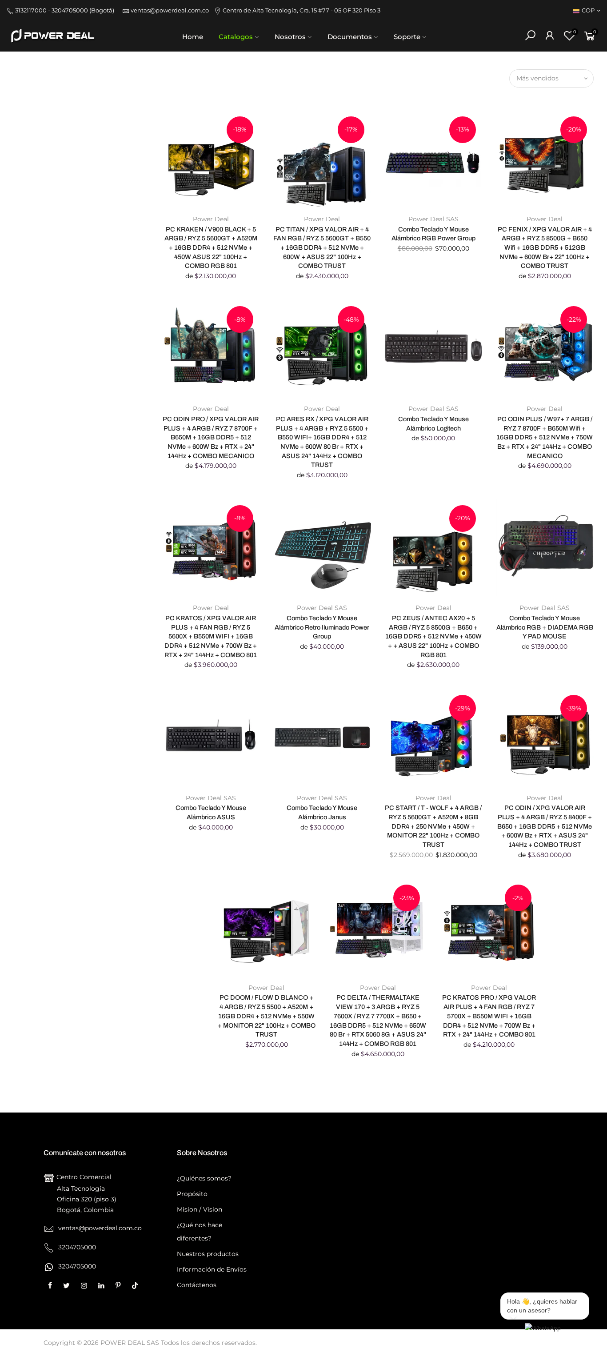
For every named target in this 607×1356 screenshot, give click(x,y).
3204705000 (76, 1266)
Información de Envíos (212, 1269)
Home (192, 36)
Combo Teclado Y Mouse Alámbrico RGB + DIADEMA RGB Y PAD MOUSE (544, 627)
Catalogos (236, 36)
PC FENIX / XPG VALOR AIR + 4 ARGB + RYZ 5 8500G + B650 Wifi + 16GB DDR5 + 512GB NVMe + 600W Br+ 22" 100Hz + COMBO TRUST (545, 248)
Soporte (407, 36)
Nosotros (290, 36)
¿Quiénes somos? (204, 1178)
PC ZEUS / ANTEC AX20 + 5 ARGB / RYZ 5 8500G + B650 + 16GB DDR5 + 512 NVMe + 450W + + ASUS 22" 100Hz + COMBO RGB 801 (433, 636)
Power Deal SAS (433, 219)
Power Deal (211, 219)
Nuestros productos (208, 1253)
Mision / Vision (199, 1209)
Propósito (192, 1193)
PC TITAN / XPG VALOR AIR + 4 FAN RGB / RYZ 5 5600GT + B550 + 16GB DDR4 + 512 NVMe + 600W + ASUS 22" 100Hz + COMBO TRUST (322, 248)
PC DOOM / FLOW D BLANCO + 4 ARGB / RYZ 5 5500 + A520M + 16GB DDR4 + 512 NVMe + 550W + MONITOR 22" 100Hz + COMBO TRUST (266, 1016)
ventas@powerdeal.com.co (172, 10)
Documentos (349, 36)
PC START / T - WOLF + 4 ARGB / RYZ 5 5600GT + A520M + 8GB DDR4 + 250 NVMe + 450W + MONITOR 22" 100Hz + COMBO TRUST (433, 826)
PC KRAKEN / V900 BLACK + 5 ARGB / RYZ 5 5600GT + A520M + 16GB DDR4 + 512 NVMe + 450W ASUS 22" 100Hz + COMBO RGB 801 (210, 248)
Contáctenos (196, 1284)
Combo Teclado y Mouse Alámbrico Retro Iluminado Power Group (322, 627)
